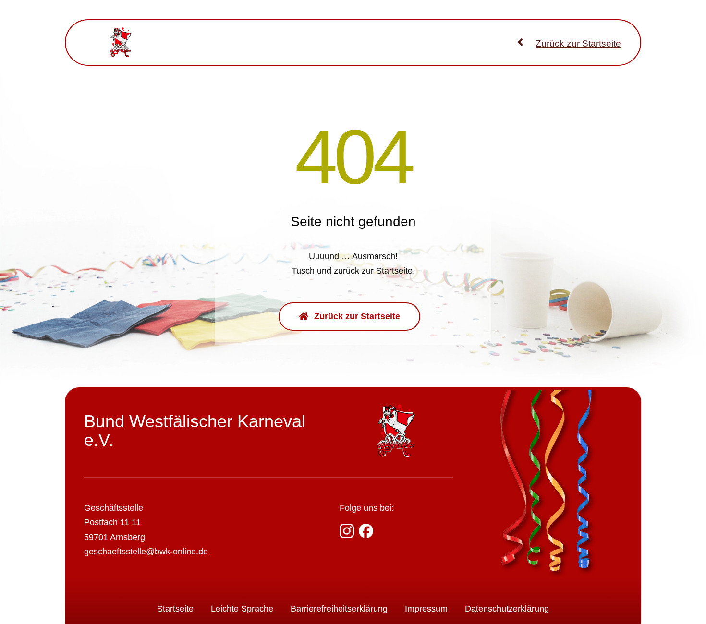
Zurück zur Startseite (578, 43)
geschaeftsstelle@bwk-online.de (146, 551)
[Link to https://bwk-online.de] (520, 42)
